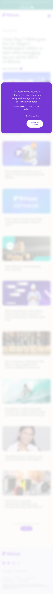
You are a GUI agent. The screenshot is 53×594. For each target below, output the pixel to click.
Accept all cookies (35, 124)
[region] (26, 107)
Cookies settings (33, 116)
